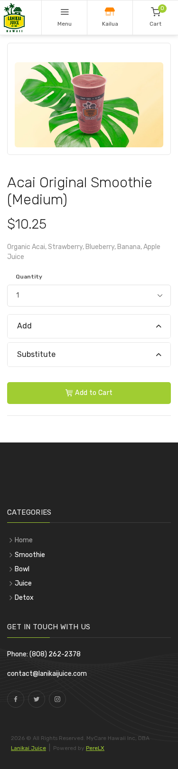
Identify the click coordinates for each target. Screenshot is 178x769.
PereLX (95, 748)
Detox (24, 598)
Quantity (29, 276)
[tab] (89, 327)
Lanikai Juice (28, 748)
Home (24, 540)
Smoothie (30, 555)
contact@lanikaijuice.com (47, 674)
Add (24, 325)
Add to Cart (93, 393)
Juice (23, 583)
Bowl (22, 569)
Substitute (36, 354)
